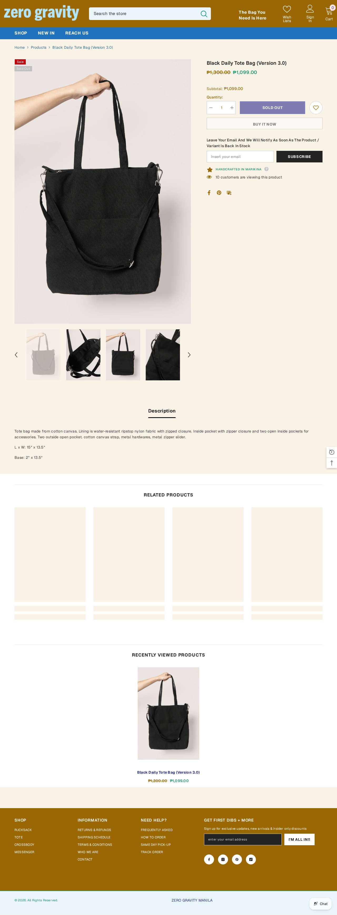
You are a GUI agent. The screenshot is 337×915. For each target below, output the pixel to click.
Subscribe (299, 156)
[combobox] (143, 13)
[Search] (150, 13)
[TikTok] (251, 859)
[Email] (229, 192)
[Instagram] (223, 859)
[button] (16, 355)
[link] (50, 608)
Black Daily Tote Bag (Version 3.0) (168, 772)
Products (38, 47)
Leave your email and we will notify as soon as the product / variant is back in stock (263, 143)
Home (19, 47)
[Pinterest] (219, 192)
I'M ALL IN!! (299, 839)
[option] (102, 191)
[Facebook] (209, 192)
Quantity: (215, 97)
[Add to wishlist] (316, 107)
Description (162, 411)
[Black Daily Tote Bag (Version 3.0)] (168, 713)
